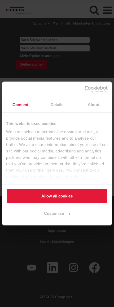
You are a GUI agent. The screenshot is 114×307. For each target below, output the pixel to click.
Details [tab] (57, 104)
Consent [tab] (20, 104)
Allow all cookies (57, 196)
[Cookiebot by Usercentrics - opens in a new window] (85, 89)
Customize (54, 213)
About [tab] (93, 104)
